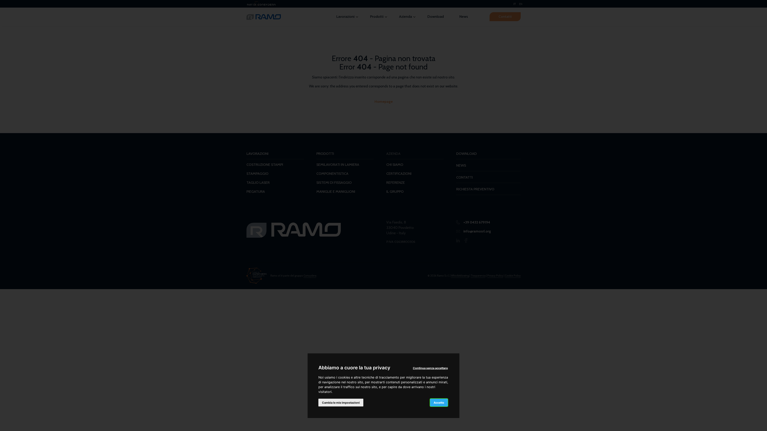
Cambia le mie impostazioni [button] (341, 402)
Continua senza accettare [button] (430, 368)
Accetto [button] (439, 402)
